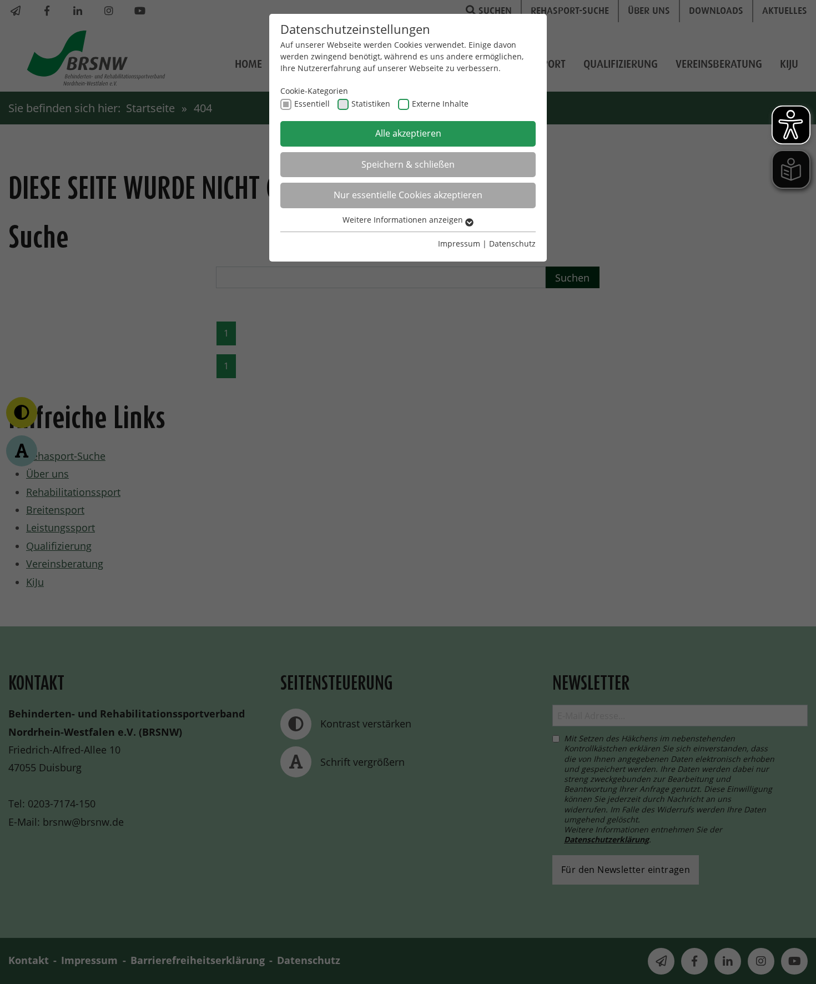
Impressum (459, 243)
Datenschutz (512, 243)
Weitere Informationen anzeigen (403, 219)
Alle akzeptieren (408, 133)
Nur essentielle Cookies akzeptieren (408, 195)
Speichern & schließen (408, 164)
